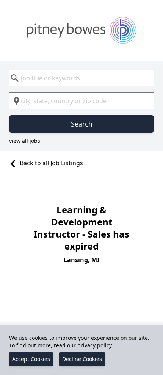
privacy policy (94, 345)
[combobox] (81, 78)
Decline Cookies (82, 358)
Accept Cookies (31, 358)
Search (81, 123)
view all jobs (24, 140)
